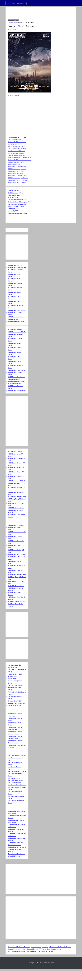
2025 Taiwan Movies (14, 383)
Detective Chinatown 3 (15, 687)
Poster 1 (10, 29)
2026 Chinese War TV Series (17, 496)
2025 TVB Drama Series (16, 586)
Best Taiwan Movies (14, 782)
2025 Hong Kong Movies (16, 381)
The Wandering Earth (15, 199)
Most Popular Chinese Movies (17, 142)
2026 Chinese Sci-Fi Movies (16, 310)
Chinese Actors (36, 947)
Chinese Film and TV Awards (36, 949)
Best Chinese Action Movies (16, 146)
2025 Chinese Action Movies (17, 332)
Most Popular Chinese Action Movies (19, 157)
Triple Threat (12, 195)
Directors (45, 947)
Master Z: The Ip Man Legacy (17, 202)
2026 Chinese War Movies (16, 317)
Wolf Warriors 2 (13, 193)
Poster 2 (15, 29)
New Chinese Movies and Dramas (19, 947)
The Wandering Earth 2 (15, 696)
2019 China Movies (14, 164)
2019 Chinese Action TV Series (17, 175)
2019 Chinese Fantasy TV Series (18, 178)
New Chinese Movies (14, 951)
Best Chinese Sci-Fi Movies (16, 151)
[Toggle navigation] (74, 3)
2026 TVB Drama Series (16, 508)
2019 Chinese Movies (13, 22)
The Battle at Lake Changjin (17, 669)
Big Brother (11, 208)
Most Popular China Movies (16, 155)
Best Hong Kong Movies (15, 780)
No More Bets (12, 701)
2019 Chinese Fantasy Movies (17, 169)
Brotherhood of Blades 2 (16, 213)
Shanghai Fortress (13, 95)
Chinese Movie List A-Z (45, 951)
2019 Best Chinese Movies (16, 162)
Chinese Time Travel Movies (17, 847)
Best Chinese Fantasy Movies (17, 148)
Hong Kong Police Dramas (16, 854)
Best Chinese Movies (14, 139)
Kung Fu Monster (13, 206)
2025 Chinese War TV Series (17, 574)
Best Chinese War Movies (16, 153)
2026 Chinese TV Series (15, 451)
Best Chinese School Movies (17, 785)
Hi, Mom (10, 676)
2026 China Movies (14, 319)
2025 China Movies (14, 379)
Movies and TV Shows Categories (60, 947)
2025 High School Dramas (16, 601)
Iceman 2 (11, 211)
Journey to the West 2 (15, 204)
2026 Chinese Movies (14, 265)
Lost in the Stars (13, 705)
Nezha (10, 678)
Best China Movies (13, 144)
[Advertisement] (41, 12)
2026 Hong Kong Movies (16, 321)
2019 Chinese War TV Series (17, 182)
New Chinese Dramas (29, 951)
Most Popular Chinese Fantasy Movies (19, 160)
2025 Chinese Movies (14, 329)
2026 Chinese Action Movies (17, 267)
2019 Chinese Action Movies (17, 166)
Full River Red (12, 685)
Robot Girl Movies (14, 856)
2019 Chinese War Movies (16, 173)
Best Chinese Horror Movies (17, 771)
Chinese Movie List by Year (17, 949)
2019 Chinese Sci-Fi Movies (16, 171)
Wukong (10, 197)
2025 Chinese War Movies (16, 377)
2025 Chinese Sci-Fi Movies (16, 370)
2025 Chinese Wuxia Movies (17, 390)
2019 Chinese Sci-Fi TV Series (17, 180)
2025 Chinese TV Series (15, 525)
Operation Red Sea (14, 703)
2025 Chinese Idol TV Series (17, 554)
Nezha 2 (10, 667)
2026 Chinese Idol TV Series (17, 481)
